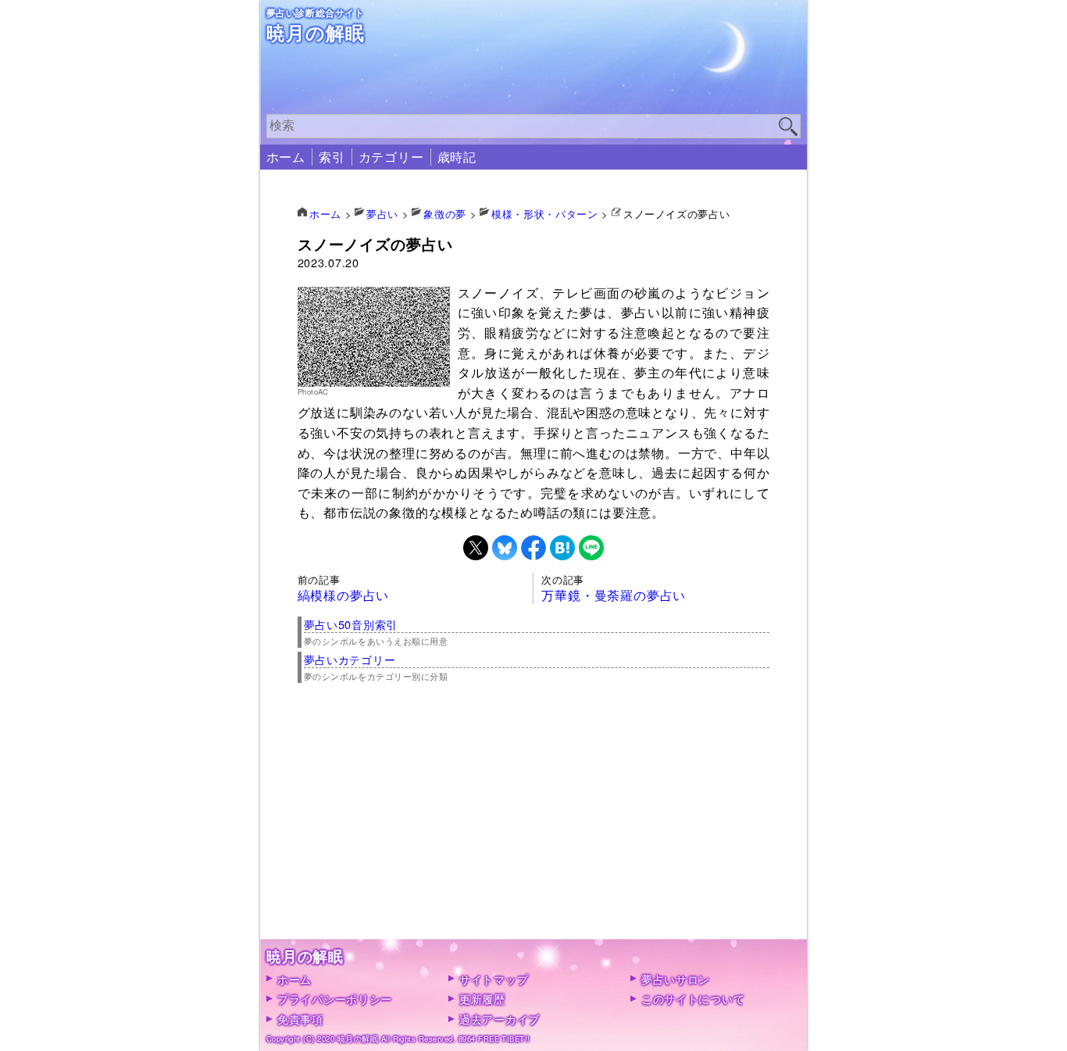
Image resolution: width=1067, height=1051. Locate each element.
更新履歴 (482, 998)
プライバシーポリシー (334, 998)
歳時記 (456, 157)
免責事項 (300, 1018)
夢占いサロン (675, 979)
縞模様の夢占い (344, 595)
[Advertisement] (534, 829)
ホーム (285, 157)
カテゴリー (391, 157)
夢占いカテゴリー (350, 659)
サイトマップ (493, 979)
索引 (332, 157)
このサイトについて (692, 998)
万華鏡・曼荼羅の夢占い (613, 595)
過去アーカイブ (499, 1018)
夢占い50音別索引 (351, 624)
